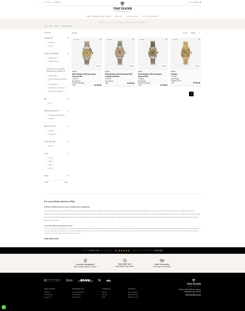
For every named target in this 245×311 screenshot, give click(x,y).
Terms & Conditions (78, 292)
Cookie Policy (76, 297)
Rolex (50, 26)
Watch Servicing (133, 297)
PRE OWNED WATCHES (99, 16)
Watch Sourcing (133, 294)
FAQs (103, 297)
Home (45, 26)
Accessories (150, 16)
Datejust (56, 26)
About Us (47, 292)
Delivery (104, 294)
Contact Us (47, 297)
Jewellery (133, 16)
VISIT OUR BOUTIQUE (193, 295)
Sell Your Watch (133, 292)
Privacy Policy (76, 294)
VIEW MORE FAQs (51, 238)
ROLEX (119, 16)
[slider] (46, 180)
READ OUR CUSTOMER (148, 250)
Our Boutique (48, 294)
